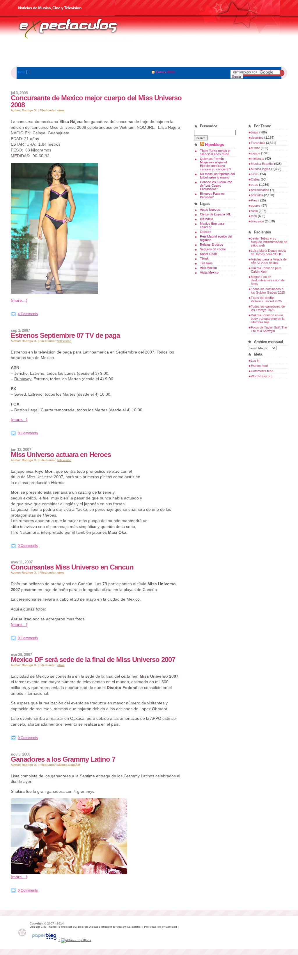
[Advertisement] (149, 54)
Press (255, 200)
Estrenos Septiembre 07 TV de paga (65, 335)
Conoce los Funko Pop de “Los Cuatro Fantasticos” (216, 185)
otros (61, 110)
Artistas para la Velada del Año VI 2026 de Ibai (269, 261)
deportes (257, 137)
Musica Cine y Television (75, 28)
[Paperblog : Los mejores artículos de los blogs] (44, 940)
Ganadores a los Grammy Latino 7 (63, 759)
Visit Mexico (208, 267)
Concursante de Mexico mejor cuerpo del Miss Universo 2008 (96, 101)
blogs (254, 132)
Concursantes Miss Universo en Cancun (72, 567)
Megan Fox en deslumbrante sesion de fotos (268, 280)
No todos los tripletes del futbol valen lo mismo (217, 175)
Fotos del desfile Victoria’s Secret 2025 (266, 299)
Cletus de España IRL (215, 214)
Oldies (255, 179)
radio (254, 211)
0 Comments (28, 433)
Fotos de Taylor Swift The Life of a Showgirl (269, 329)
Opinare (205, 231)
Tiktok (204, 258)
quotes (255, 205)
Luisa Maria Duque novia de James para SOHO (268, 252)
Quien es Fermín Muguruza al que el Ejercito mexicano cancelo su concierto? (215, 164)
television (64, 340)
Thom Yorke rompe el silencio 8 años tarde (215, 152)
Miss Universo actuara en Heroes (61, 454)
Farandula (258, 142)
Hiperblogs (214, 144)
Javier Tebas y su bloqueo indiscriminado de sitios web (269, 242)
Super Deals (208, 254)
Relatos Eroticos (211, 244)
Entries (161, 72)
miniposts (257, 158)
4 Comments (28, 314)
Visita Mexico (209, 272)
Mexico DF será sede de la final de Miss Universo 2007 (93, 659)
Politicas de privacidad (160, 926)
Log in (255, 360)
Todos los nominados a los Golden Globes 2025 (268, 290)
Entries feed (259, 365)
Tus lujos (206, 263)
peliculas (257, 195)
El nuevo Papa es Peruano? (212, 195)
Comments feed (262, 371)
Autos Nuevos (210, 209)
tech (254, 216)
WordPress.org (261, 376)
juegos (255, 153)
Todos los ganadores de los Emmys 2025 (268, 308)
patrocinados (260, 190)
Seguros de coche (213, 249)
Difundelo (206, 219)
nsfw (254, 174)
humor (255, 148)
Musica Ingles (260, 169)
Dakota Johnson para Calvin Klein (266, 269)
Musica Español (68, 764)
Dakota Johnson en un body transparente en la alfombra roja (267, 318)
